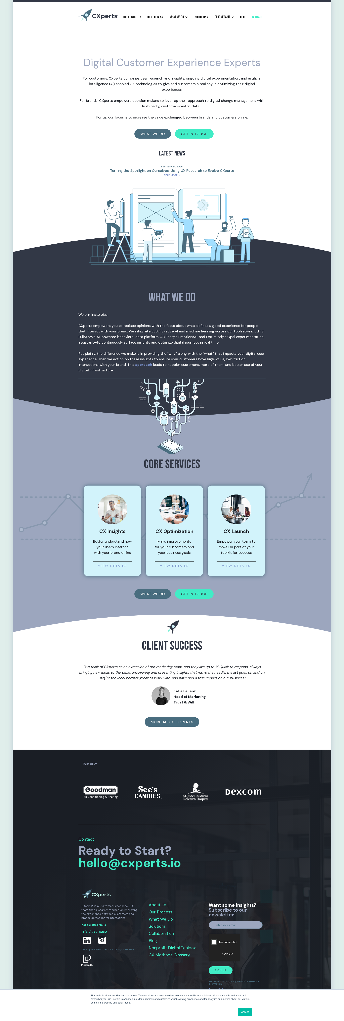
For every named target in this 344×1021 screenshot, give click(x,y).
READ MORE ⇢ (172, 175)
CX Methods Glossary (169, 955)
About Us (157, 905)
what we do (152, 133)
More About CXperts (172, 722)
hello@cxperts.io (129, 863)
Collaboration (161, 934)
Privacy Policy (217, 989)
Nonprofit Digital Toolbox (172, 948)
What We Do (161, 919)
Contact (257, 17)
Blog (153, 941)
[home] (98, 16)
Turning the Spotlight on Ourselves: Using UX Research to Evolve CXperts (172, 170)
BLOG (243, 17)
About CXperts (132, 17)
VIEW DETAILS (112, 565)
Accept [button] (245, 1011)
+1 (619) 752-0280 (94, 932)
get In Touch (194, 133)
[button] (179, 17)
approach (143, 364)
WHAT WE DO (152, 594)
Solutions (201, 17)
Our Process (155, 17)
